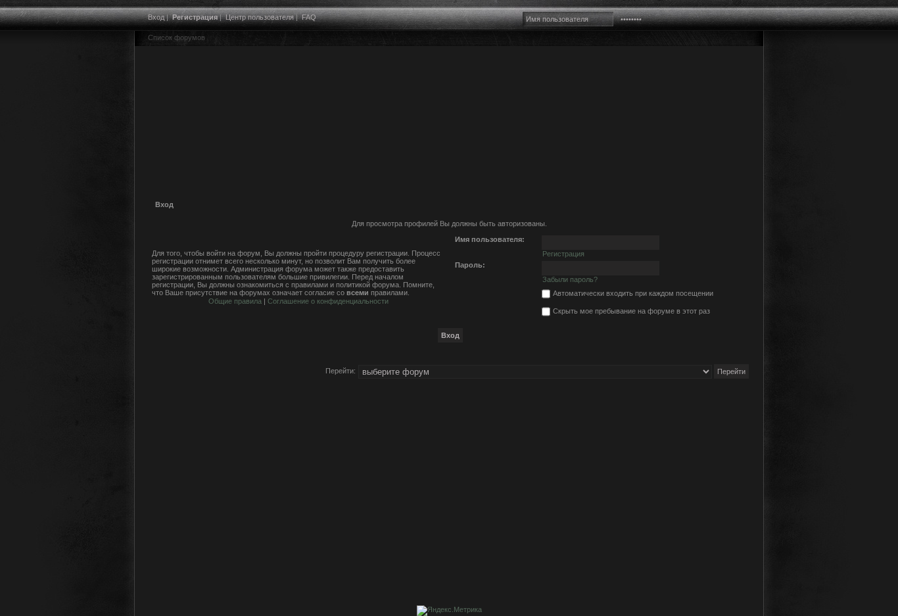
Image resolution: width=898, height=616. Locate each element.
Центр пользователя (259, 17)
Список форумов (176, 37)
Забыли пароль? (570, 279)
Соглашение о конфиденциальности (328, 301)
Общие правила (235, 301)
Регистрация (195, 17)
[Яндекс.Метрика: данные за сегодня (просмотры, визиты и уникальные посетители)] (449, 610)
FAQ (309, 17)
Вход (156, 17)
